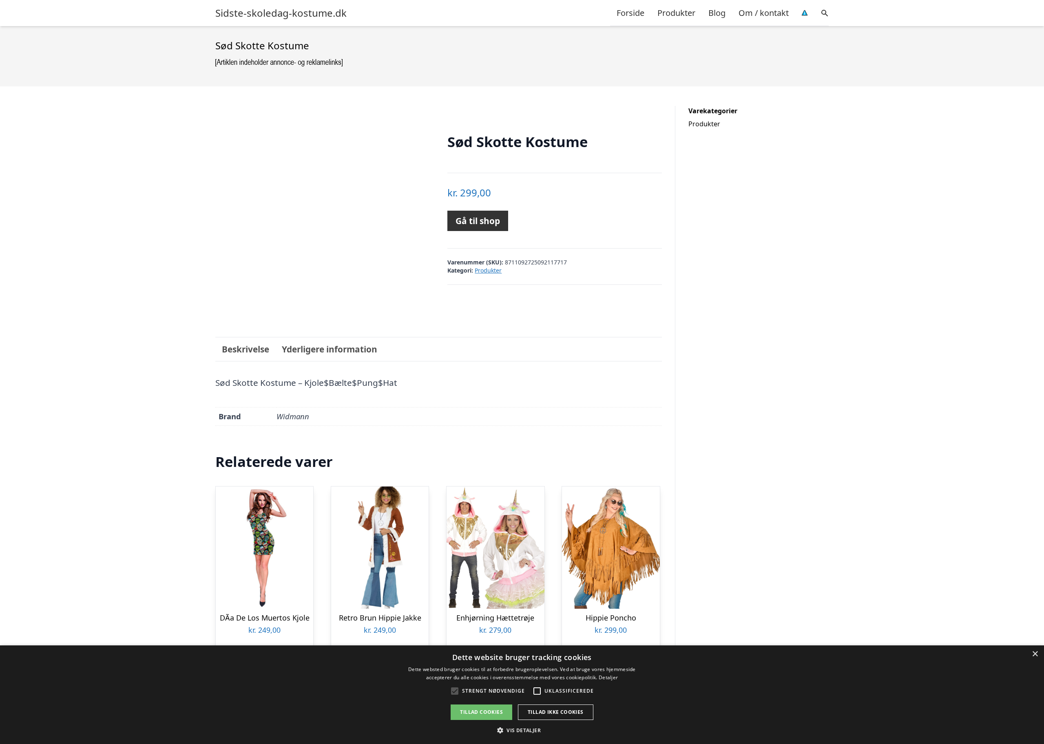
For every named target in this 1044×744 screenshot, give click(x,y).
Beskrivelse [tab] (245, 349)
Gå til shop (478, 221)
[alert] (522, 694)
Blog (716, 12)
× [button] (1035, 654)
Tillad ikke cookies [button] (556, 712)
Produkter (676, 12)
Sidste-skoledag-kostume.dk (281, 13)
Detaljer (608, 677)
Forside (630, 12)
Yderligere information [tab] (329, 349)
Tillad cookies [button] (481, 712)
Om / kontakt (764, 12)
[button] (522, 730)
